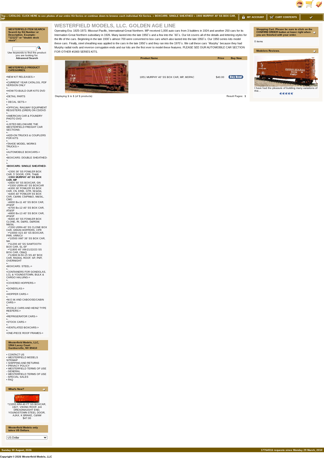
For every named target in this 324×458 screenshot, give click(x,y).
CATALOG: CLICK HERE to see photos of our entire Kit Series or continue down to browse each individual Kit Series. (80, 15)
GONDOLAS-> (15, 288)
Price (221, 58)
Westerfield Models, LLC (37, 456)
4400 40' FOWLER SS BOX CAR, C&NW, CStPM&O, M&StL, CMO (25, 196)
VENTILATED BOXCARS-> (23, 327)
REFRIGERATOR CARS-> (22, 316)
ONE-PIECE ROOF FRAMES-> (25, 333)
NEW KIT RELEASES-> (21, 76)
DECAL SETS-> (17, 102)
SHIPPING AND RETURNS (23, 363)
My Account (255, 17)
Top (3, 15)
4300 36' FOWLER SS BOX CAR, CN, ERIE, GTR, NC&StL (24, 189)
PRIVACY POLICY (19, 365)
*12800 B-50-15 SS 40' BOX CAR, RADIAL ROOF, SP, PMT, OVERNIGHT (24, 258)
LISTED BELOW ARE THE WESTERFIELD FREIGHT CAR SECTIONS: (24, 127)
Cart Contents (285, 17)
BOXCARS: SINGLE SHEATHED (174, 15)
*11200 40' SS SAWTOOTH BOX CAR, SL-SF (23, 245)
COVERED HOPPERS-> (21, 283)
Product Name (149, 58)
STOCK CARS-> (16, 322)
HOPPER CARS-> (17, 294)
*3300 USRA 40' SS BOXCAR (26, 185)
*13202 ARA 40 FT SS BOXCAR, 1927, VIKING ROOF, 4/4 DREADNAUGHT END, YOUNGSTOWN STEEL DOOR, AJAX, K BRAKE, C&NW (27, 410)
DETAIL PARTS (16, 96)
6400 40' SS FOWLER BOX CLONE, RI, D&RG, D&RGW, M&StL (24, 221)
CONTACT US (16, 354)
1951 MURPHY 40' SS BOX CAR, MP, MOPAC (167, 77)
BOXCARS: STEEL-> (19, 266)
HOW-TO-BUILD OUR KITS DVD (26, 90)
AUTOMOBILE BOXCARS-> (23, 152)
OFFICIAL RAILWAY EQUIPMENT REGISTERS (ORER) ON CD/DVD (26, 109)
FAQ (10, 379)
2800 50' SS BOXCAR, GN (24, 182)
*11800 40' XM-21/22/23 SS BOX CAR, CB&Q (24, 251)
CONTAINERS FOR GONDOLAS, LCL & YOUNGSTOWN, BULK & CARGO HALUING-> (26, 274)
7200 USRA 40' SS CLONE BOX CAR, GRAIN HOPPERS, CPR (26, 228)
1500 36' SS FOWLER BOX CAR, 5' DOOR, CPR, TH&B (24, 173)
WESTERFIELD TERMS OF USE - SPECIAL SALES (26, 375)
